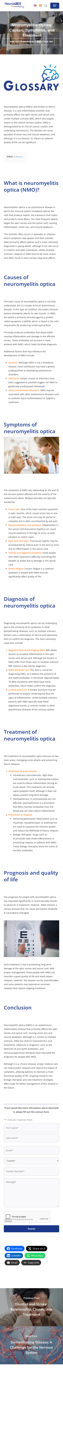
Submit (31, 1229)
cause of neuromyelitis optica (29, 301)
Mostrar (18, 157)
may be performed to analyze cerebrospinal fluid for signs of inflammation (32, 693)
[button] (54, 5)
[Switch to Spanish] (40, 6)
